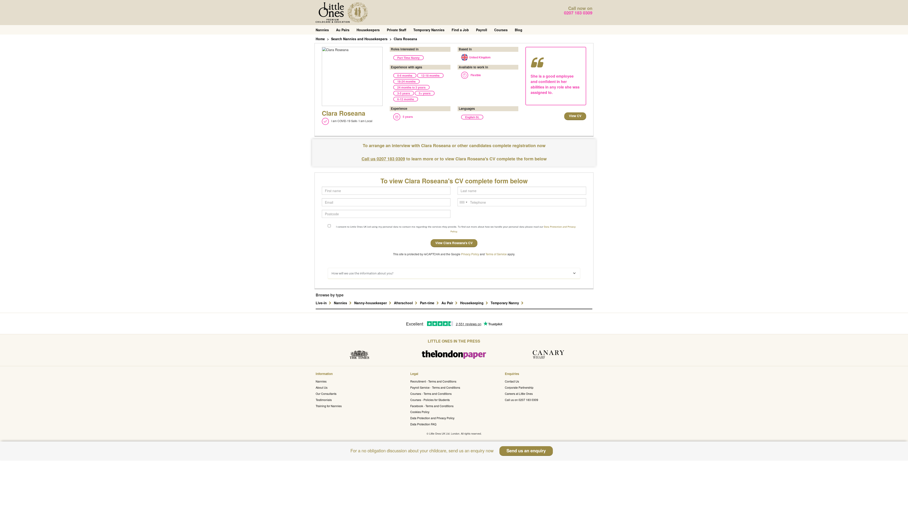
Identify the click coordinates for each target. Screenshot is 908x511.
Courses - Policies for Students (430, 400)
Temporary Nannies (429, 29)
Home (320, 38)
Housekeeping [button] (472, 302)
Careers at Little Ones (519, 394)
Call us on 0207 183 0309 (521, 400)
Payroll (481, 29)
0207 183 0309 (578, 12)
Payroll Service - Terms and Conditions (435, 387)
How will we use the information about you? (362, 273)
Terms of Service (496, 254)
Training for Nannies (329, 406)
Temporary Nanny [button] (505, 302)
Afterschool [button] (404, 302)
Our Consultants (326, 394)
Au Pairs (342, 29)
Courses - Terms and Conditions (431, 394)
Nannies (322, 29)
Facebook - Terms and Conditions (432, 406)
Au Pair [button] (447, 302)
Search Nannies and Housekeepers (359, 38)
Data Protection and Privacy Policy (432, 418)
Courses (501, 29)
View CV (575, 116)
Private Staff (396, 29)
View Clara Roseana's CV (454, 243)
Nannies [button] (341, 302)
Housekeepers (368, 29)
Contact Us (512, 381)
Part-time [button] (427, 302)
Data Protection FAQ (423, 424)
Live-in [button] (322, 302)
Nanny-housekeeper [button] (371, 302)
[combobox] (463, 202)
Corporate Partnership (519, 387)
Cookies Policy (419, 412)
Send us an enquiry (526, 450)
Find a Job (460, 29)
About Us (321, 387)
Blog (518, 29)
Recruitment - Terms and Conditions (433, 381)
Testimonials (324, 400)
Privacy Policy (470, 254)
